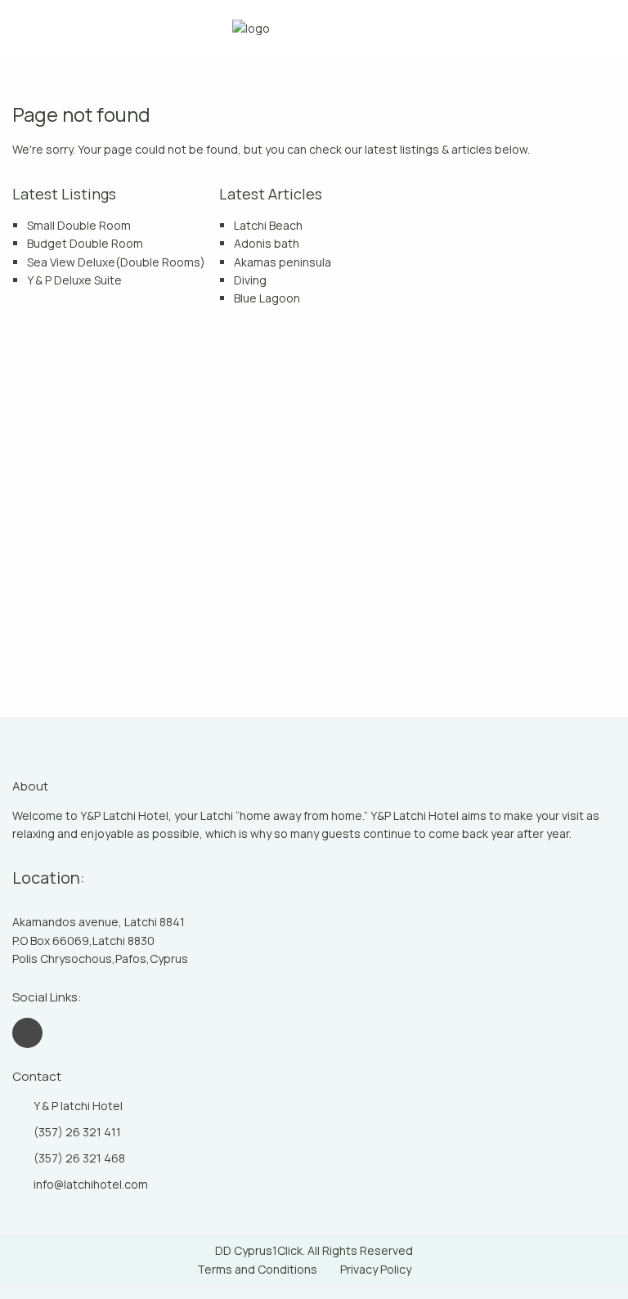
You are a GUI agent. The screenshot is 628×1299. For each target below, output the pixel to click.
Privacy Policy (375, 1269)
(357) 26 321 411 (77, 1132)
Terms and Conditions (257, 1269)
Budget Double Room (85, 243)
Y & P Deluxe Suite (74, 280)
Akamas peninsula (282, 262)
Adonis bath (266, 243)
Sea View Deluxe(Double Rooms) (116, 262)
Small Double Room (79, 225)
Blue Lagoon (267, 298)
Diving (250, 280)
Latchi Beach (268, 225)
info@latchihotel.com (91, 1184)
